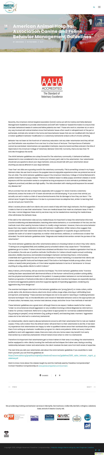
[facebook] (95, 450)
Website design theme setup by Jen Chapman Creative (72, 447)
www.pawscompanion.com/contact (52, 366)
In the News (32, 42)
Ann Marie (20, 42)
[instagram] (99, 450)
